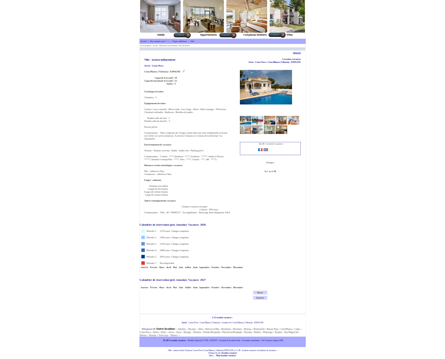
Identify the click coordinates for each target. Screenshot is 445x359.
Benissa (247, 329)
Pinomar (248, 332)
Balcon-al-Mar (212, 329)
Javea (171, 332)
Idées (211, 355)
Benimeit (237, 329)
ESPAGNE (296, 62)
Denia (156, 332)
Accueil (143, 41)
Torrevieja (163, 335)
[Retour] (297, 53)
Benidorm (226, 329)
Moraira (197, 332)
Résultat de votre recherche (168, 46)
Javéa (250, 62)
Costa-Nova (260, 62)
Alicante (192, 329)
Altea (200, 329)
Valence (174, 335)
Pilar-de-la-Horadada (232, 332)
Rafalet (257, 332)
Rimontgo (268, 332)
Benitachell (259, 329)
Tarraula (152, 335)
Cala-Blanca (286, 329)
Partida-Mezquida (211, 332)
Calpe (297, 329)
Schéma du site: (222, 353)
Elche (163, 332)
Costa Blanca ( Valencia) (279, 62)
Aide (192, 41)
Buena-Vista (272, 329)
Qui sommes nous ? (158, 41)
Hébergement (147, 329)
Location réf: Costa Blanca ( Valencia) (237, 322)
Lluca (178, 332)
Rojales (278, 332)
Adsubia (182, 329)
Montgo (187, 332)
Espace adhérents (180, 41)
